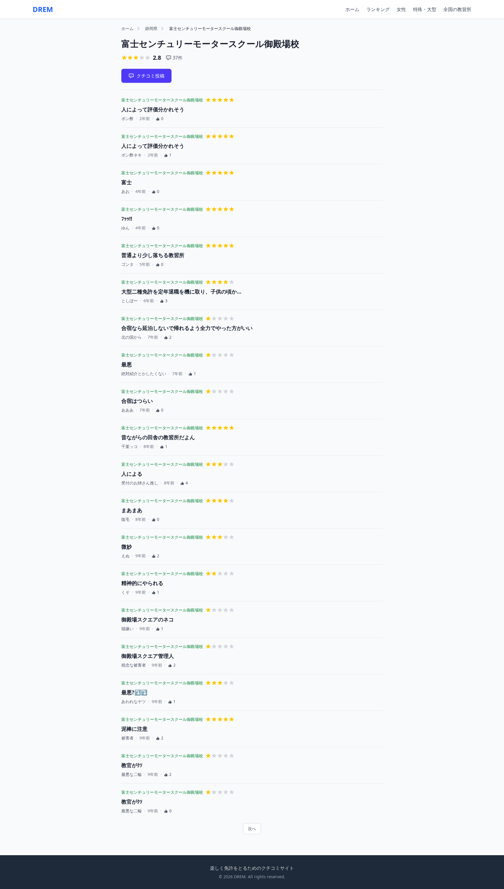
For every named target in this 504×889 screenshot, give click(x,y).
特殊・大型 (424, 9)
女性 (401, 9)
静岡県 (151, 28)
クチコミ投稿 (150, 76)
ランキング (378, 9)
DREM (43, 9)
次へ (252, 828)
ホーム (352, 9)
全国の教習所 (457, 9)
